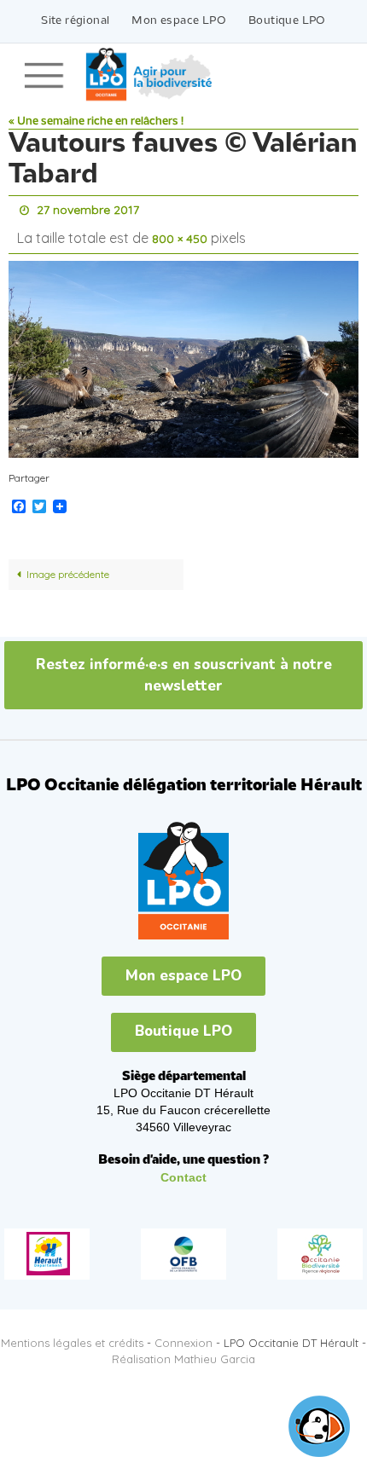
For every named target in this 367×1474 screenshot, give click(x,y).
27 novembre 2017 (88, 209)
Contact (183, 1169)
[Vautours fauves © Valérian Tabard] (183, 351)
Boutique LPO (287, 21)
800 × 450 (179, 233)
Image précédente (67, 566)
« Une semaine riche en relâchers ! (96, 121)
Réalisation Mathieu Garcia (183, 1351)
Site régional (75, 21)
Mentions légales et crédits (72, 1335)
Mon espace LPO (178, 21)
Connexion (183, 1335)
